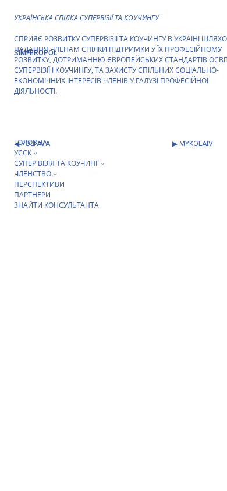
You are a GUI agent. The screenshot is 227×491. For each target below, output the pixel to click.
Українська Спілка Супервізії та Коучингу (86, 18)
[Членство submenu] (55, 174)
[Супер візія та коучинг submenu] (103, 163)
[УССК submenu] (35, 153)
